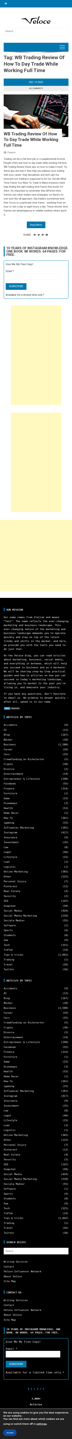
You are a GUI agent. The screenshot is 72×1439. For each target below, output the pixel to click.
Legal (7, 852)
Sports (8, 930)
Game (7, 798)
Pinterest (10, 886)
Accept (10, 1432)
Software (10, 925)
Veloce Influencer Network (22, 1271)
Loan (7, 861)
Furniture (10, 793)
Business (10, 744)
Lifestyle (10, 857)
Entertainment (13, 773)
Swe (6, 940)
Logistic (10, 866)
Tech (7, 945)
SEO (6, 900)
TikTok (8, 949)
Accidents (10, 724)
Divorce (9, 769)
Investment (11, 842)
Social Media (13, 910)
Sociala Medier (14, 920)
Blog (7, 734)
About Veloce (13, 1276)
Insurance (10, 837)
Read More (36, 224)
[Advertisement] (36, 355)
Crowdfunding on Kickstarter (24, 759)
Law (6, 847)
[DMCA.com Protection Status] (12, 708)
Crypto (8, 764)
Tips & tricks (13, 954)
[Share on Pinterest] (43, 234)
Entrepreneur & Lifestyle (22, 778)
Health (8, 808)
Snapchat (10, 905)
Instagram (10, 832)
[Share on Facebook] (35, 234)
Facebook (10, 783)
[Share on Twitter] (39, 234)
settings (41, 1424)
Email (10, 271)
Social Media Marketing (20, 915)
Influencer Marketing (19, 827)
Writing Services (16, 1261)
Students (10, 935)
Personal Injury (15, 881)
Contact (9, 1266)
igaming (9, 822)
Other (7, 876)
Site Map (10, 1281)
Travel (8, 964)
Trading (9, 959)
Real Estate (12, 891)
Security (10, 896)
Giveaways (10, 803)
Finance (11, 152)
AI (5, 729)
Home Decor (11, 812)
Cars (7, 754)
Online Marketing (16, 871)
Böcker (8, 739)
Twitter (9, 969)
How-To (8, 817)
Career (8, 749)
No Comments (36, 88)
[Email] (47, 234)
